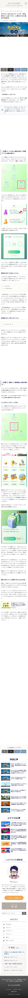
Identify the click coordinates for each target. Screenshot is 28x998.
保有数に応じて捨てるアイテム (11, 960)
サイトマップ (8, 989)
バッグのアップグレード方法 (10, 967)
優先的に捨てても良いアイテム (11, 957)
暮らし (7, 937)
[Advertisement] (14, 52)
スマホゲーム (9, 930)
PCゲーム (8, 927)
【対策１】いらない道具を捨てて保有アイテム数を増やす (14, 953)
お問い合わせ (14, 991)
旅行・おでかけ (10, 940)
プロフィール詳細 (13, 898)
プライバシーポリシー (17, 989)
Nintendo (8, 924)
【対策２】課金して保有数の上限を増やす (13, 963)
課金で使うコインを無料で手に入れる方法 (13, 970)
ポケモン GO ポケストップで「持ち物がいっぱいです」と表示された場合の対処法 (14, 980)
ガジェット (9, 934)
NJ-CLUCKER (14, 3)
